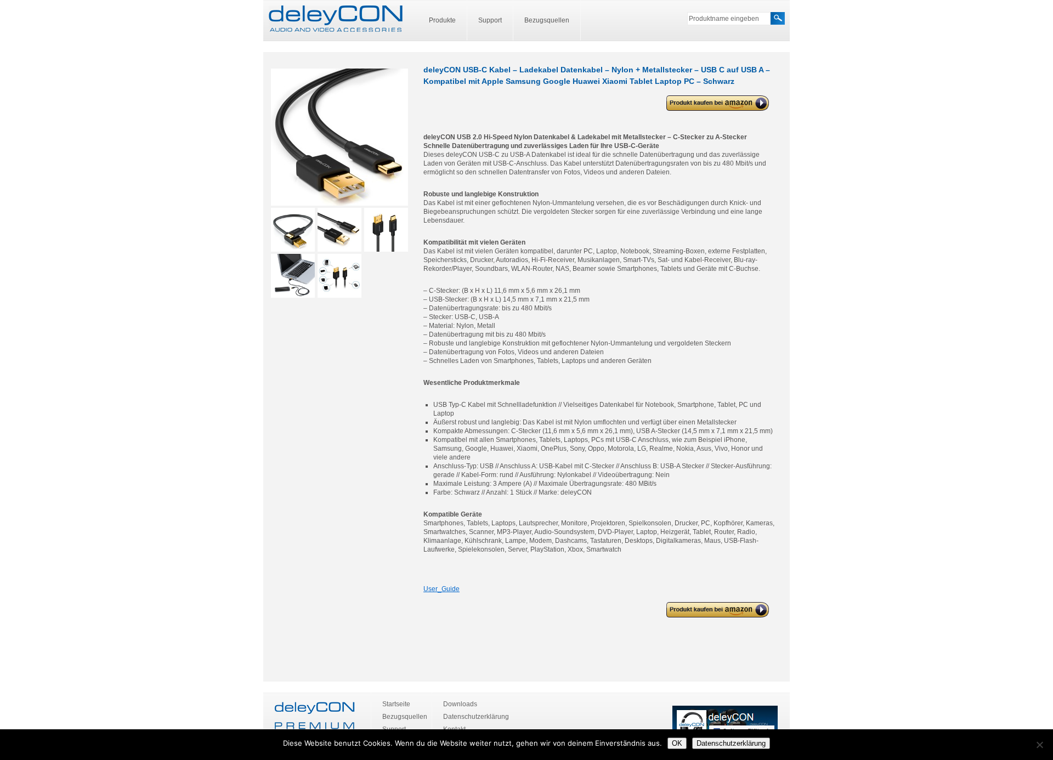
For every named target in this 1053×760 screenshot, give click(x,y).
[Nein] (1039, 744)
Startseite (396, 704)
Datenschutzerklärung (476, 717)
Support (490, 20)
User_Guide (441, 589)
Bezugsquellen (546, 20)
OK (677, 743)
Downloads (460, 704)
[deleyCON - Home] (336, 19)
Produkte (442, 20)
